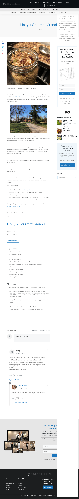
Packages (8, 485)
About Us (9, 487)
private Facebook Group (13, 206)
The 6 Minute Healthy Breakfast (70, 136)
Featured (20, 485)
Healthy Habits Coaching (24, 481)
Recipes (20, 483)
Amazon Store (22, 487)
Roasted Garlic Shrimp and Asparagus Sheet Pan (69, 122)
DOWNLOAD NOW (67, 94)
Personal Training (22, 479)
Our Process (9, 481)
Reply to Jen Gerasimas (21, 402)
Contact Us (21, 490)
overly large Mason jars (28, 190)
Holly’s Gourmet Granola (39, 24)
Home (8, 479)
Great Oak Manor (17, 97)
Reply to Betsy (16, 379)
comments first (45, 330)
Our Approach (10, 483)
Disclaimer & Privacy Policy (48, 495)
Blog (7, 490)
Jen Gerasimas (24, 386)
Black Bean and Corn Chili (69, 129)
